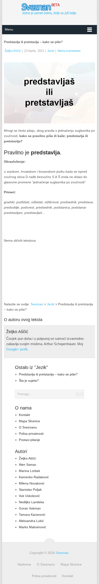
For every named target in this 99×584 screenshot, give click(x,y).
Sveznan (37, 304)
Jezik (50, 51)
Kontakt (24, 415)
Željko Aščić (13, 51)
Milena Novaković (31, 483)
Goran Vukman (30, 508)
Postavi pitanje (29, 440)
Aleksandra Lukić (31, 521)
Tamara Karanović (32, 514)
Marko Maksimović (32, 527)
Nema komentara (69, 51)
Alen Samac (27, 464)
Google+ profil (16, 349)
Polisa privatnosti (31, 433)
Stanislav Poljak (30, 489)
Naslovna (24, 564)
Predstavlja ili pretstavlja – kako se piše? (48, 374)
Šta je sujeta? (29, 380)
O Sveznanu (28, 427)
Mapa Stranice (29, 421)
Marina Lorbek (29, 471)
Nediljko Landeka (31, 502)
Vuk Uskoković (29, 496)
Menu (9, 29)
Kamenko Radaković (34, 477)
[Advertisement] (71, 276)
